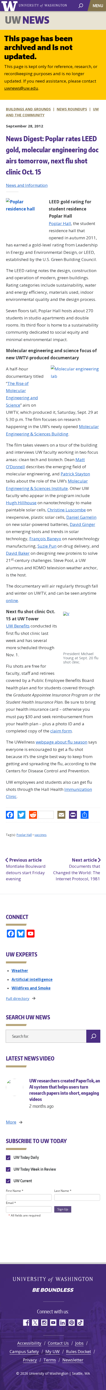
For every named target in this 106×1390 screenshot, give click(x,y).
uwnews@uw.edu (21, 88)
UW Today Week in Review (34, 1169)
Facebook (25, 1322)
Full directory (17, 998)
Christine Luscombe (66, 510)
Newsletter (72, 1360)
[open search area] (80, 5)
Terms (49, 1360)
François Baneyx (45, 538)
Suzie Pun (46, 546)
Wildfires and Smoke (31, 988)
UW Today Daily (26, 1157)
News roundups (72, 109)
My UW (52, 1351)
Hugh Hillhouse (21, 502)
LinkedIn (62, 1322)
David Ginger (82, 524)
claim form (61, 731)
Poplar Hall (60, 223)
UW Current (22, 1180)
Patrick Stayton (75, 474)
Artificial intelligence (32, 979)
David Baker (18, 553)
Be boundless (53, 1290)
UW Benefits (18, 626)
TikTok (80, 1322)
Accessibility (29, 1343)
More (11, 1122)
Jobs (79, 1343)
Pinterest (71, 1322)
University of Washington (10, 5)
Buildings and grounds (28, 109)
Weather (20, 970)
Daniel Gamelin (81, 517)
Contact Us (58, 1343)
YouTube (53, 1322)
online (12, 600)
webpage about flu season (61, 742)
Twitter (35, 1322)
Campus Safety (24, 1351)
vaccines (41, 835)
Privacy (30, 1360)
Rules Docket (78, 1351)
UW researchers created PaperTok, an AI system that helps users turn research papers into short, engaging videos (64, 1093)
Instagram (44, 1322)
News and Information (27, 185)
